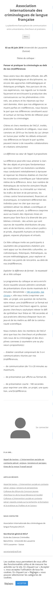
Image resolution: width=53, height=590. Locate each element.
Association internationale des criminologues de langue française (26, 13)
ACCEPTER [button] (21, 583)
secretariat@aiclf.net (12, 551)
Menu (26, 36)
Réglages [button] (8, 583)
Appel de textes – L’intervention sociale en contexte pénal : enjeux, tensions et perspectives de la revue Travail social (25, 463)
